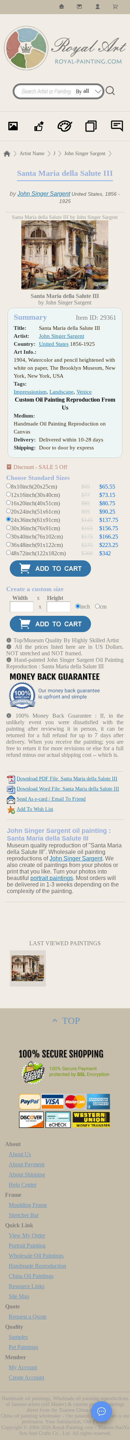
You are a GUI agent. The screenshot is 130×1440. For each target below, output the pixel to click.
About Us (20, 1154)
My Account (23, 1367)
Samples (18, 1337)
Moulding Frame (28, 1205)
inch (85, 606)
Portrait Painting (27, 1245)
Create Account (26, 1377)
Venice (84, 392)
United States (54, 344)
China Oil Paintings (31, 1276)
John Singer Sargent (84, 153)
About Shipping (27, 1174)
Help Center (22, 1185)
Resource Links (26, 1286)
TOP (70, 1021)
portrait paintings (51, 878)
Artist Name (32, 153)
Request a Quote (28, 1317)
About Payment (26, 1164)
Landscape (61, 392)
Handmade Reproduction (37, 1266)
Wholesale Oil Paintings (36, 1256)
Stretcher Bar (24, 1215)
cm (103, 606)
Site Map (19, 1296)
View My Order (27, 1235)
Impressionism (30, 392)
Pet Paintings (23, 1347)
